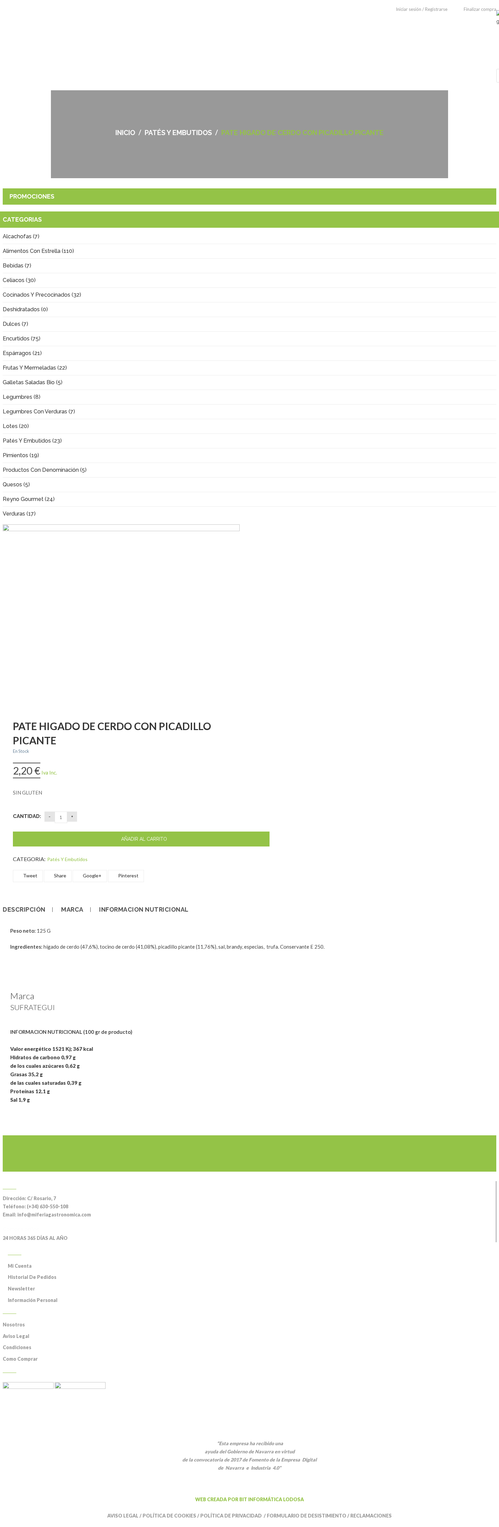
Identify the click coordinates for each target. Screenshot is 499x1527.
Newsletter (21, 1288)
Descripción (24, 909)
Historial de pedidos (32, 1277)
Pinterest (127, 875)
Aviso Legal (16, 1336)
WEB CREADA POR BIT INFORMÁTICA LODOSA (249, 1499)
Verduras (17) (19, 513)
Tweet (29, 875)
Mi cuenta (20, 1266)
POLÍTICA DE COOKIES (169, 1516)
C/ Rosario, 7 (41, 1198)
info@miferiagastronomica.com (54, 1214)
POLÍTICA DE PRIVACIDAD (231, 1516)
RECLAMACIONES (371, 1516)
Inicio (125, 133)
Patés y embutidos (178, 133)
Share (59, 875)
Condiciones (17, 1347)
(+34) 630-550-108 (47, 1206)
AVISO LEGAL (122, 1516)
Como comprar (20, 1359)
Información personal (32, 1300)
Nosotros (14, 1324)
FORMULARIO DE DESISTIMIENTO (306, 1516)
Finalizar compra (480, 9)
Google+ (91, 875)
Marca (72, 909)
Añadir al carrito (144, 839)
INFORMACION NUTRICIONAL (144, 909)
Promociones (32, 196)
